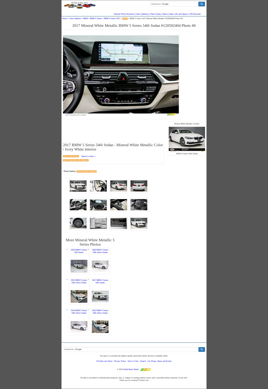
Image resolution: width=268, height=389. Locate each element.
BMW (85, 18)
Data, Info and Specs (178, 14)
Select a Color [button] (87, 156)
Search (143, 361)
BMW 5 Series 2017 (112, 18)
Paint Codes (155, 14)
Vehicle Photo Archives (124, 14)
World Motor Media (131, 369)
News (165, 14)
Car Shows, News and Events (160, 361)
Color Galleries (142, 14)
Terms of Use (133, 361)
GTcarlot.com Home (104, 361)
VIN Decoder (195, 14)
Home (64, 18)
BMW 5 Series (96, 18)
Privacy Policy (120, 361)
